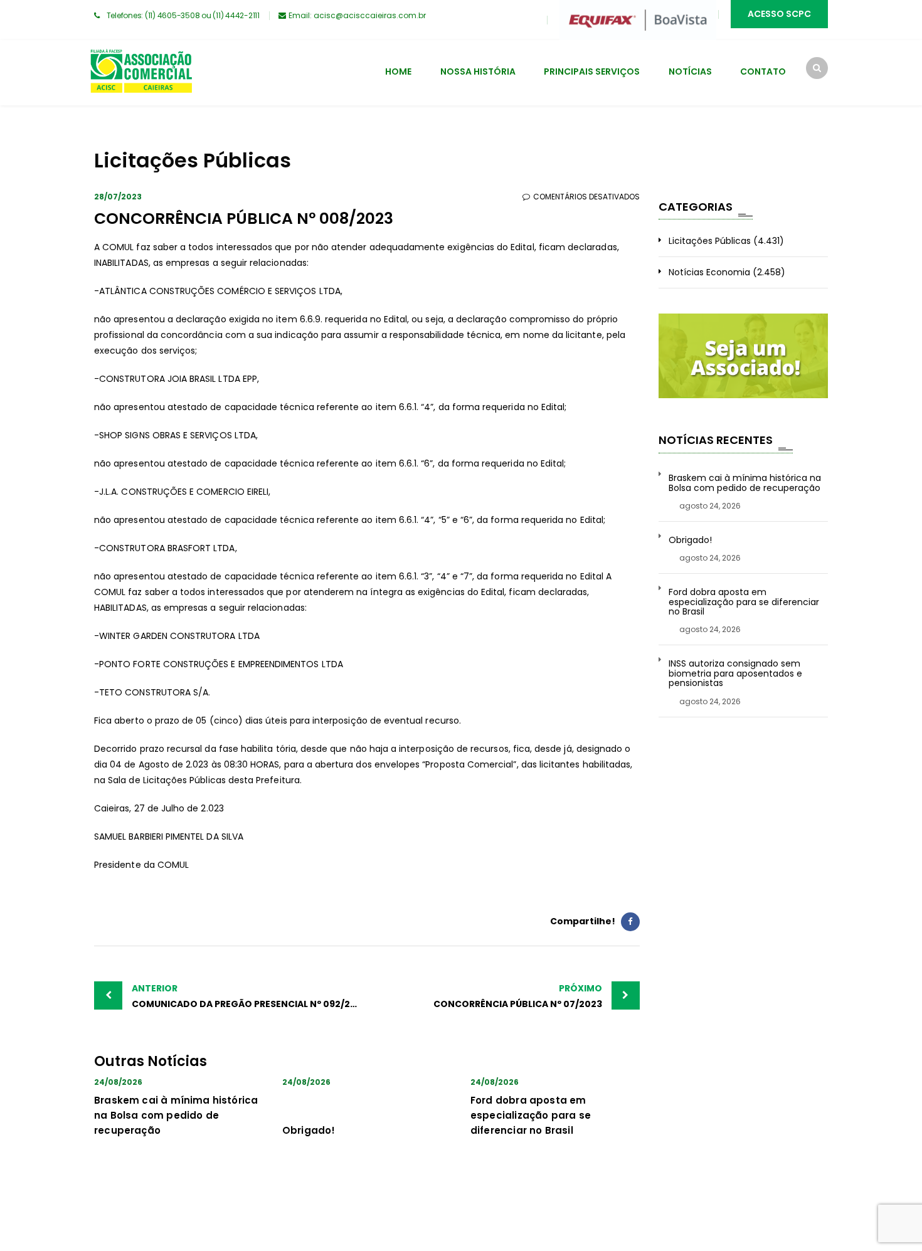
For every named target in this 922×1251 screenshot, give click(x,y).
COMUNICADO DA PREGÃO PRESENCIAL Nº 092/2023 (249, 996)
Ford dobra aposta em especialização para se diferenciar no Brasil (530, 1115)
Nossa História (478, 71)
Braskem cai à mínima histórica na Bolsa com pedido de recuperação (176, 1115)
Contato (763, 71)
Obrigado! (309, 1130)
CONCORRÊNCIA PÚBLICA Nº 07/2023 (517, 996)
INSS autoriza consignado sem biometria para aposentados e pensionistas (735, 673)
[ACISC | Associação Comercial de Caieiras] (141, 72)
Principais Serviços (592, 71)
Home (398, 71)
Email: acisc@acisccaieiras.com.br (357, 15)
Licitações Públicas (710, 241)
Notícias (690, 71)
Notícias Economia (709, 272)
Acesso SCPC (779, 14)
